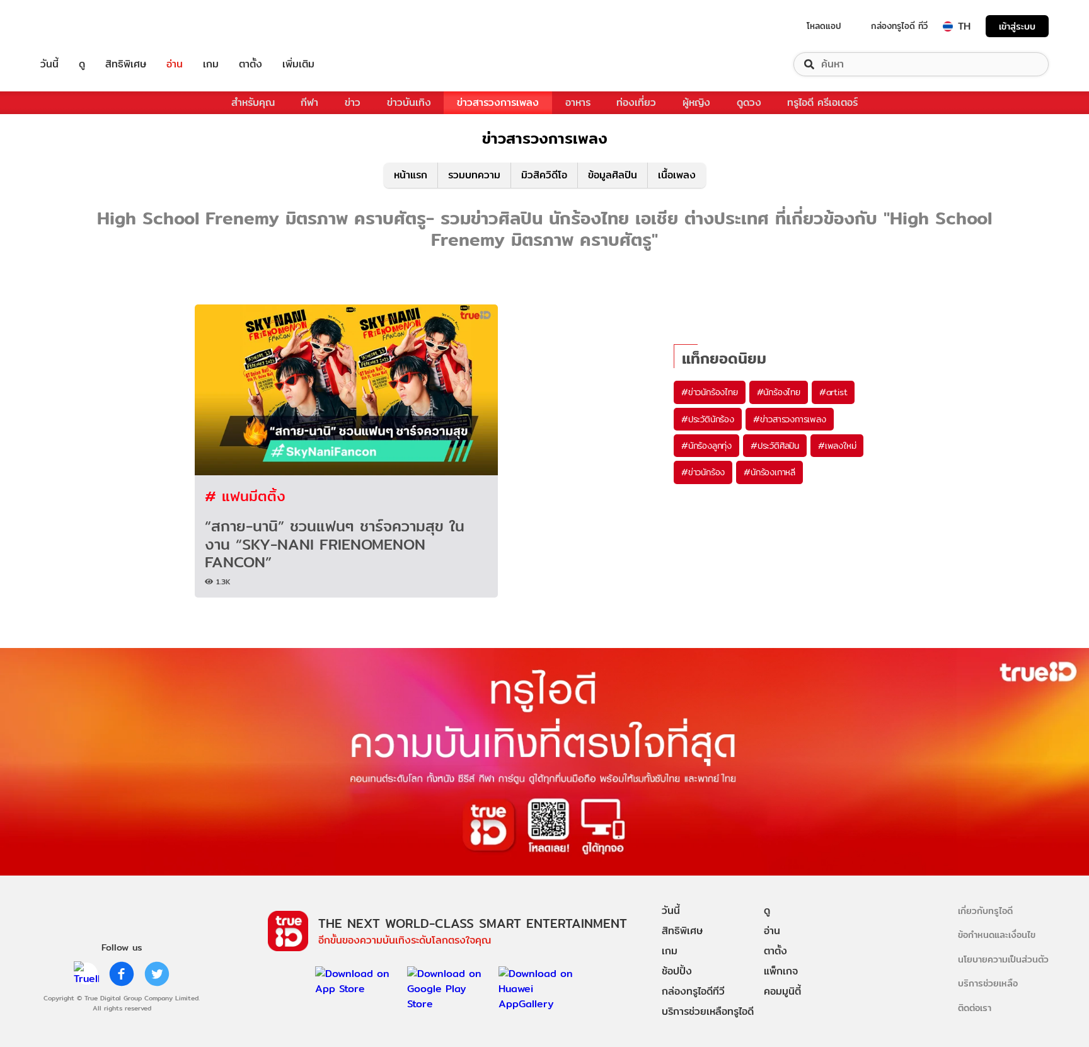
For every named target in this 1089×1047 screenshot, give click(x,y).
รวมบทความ (474, 175)
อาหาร (578, 102)
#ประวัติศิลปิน (775, 446)
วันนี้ (49, 64)
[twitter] (157, 973)
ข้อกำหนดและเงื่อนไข (996, 934)
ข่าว (352, 102)
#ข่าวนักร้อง (703, 472)
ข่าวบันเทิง (409, 102)
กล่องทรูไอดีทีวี (693, 991)
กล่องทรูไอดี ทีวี (899, 26)
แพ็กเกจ (781, 971)
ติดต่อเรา (974, 1007)
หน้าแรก (410, 175)
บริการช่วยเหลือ (988, 983)
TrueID (78, 26)
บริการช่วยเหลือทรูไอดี (708, 1011)
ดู (82, 64)
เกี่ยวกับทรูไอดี (985, 910)
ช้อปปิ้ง (677, 971)
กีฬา (309, 102)
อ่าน (174, 64)
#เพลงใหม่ (837, 446)
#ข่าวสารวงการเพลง (789, 419)
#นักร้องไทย (778, 392)
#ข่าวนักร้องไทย (709, 392)
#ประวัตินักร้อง (707, 419)
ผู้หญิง (696, 102)
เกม (211, 64)
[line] (86, 973)
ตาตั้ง (250, 64)
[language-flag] (948, 26)
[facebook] (121, 973)
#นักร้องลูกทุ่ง (706, 446)
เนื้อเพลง (677, 175)
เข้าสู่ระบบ (1017, 26)
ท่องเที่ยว (636, 102)
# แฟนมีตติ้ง (245, 496)
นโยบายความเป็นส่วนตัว (1003, 959)
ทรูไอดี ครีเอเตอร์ (822, 102)
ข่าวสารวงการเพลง (498, 102)
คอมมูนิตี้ (782, 991)
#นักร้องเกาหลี (769, 472)
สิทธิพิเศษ (125, 64)
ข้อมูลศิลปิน (612, 175)
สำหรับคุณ (253, 102)
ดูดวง (749, 102)
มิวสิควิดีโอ (544, 175)
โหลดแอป (824, 26)
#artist (833, 392)
